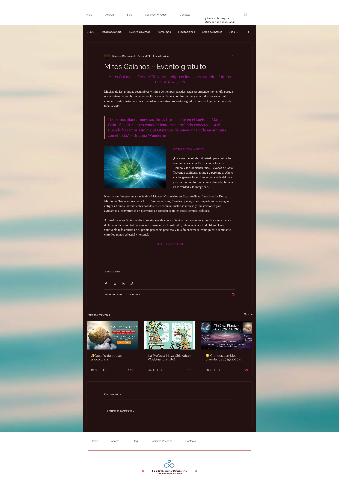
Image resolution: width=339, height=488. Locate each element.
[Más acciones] (233, 56)
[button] (248, 32)
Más (232, 32)
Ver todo (248, 314)
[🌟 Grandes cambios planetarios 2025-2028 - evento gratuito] (226, 335)
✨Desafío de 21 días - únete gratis (107, 357)
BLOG (90, 32)
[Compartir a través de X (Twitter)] (114, 283)
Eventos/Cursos (139, 32)
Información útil (112, 32)
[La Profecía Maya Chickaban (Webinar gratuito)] (169, 335)
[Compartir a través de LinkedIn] (123, 283)
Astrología (164, 32)
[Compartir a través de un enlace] (131, 283)
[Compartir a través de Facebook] (106, 283)
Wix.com (177, 473)
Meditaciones (186, 32)
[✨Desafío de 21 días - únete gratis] (112, 335)
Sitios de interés (212, 32)
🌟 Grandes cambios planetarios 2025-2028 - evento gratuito (223, 357)
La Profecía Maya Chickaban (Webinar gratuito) (169, 357)
